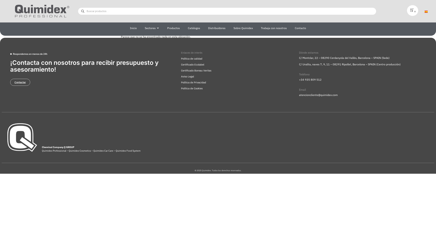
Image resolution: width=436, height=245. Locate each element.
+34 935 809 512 (310, 79)
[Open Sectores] (158, 28)
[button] (191, 52)
